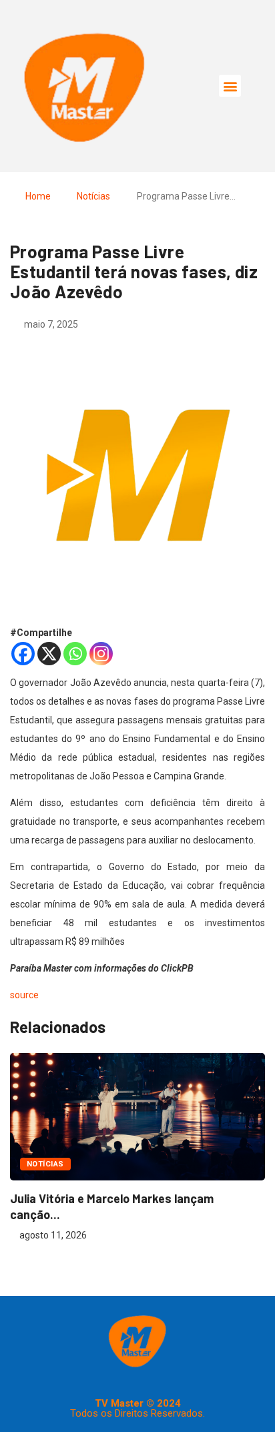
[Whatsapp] (75, 653)
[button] (230, 86)
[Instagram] (101, 653)
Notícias (93, 196)
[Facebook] (23, 653)
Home (38, 196)
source (24, 995)
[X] (49, 653)
